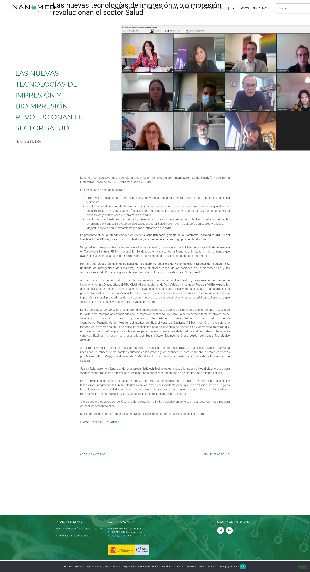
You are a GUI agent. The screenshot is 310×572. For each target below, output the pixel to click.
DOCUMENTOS (213, 8)
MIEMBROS (151, 8)
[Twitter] (220, 530)
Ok (243, 566)
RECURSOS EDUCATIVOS (250, 8)
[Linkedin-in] (229, 530)
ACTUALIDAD (181, 8)
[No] (302, 567)
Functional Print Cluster (104, 422)
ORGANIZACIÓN (123, 8)
